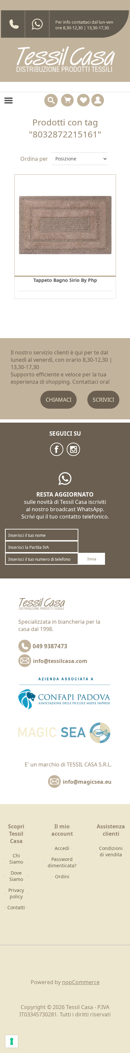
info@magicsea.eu (87, 781)
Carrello (67, 100)
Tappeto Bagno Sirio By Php (65, 280)
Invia (91, 559)
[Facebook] (56, 449)
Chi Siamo (16, 858)
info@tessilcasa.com (60, 661)
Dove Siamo (16, 876)
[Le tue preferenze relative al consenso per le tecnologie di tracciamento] (11, 1041)
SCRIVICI (103, 399)
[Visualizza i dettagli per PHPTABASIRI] (65, 225)
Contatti (16, 907)
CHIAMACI (58, 399)
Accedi (62, 848)
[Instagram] (73, 449)
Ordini (62, 876)
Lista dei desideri (83, 100)
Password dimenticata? (62, 862)
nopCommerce (81, 982)
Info (97, 100)
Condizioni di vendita (111, 851)
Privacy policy (16, 893)
